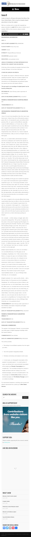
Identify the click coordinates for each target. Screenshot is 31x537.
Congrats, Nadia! (6, 501)
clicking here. (7, 442)
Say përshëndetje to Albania (8, 517)
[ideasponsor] (15, 420)
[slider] (27, 34)
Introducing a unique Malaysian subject (11, 506)
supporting (4, 31)
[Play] (3, 34)
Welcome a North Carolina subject (10, 496)
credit (12, 27)
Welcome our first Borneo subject (9, 511)
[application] (15, 34)
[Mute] (23, 34)
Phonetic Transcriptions (17, 366)
